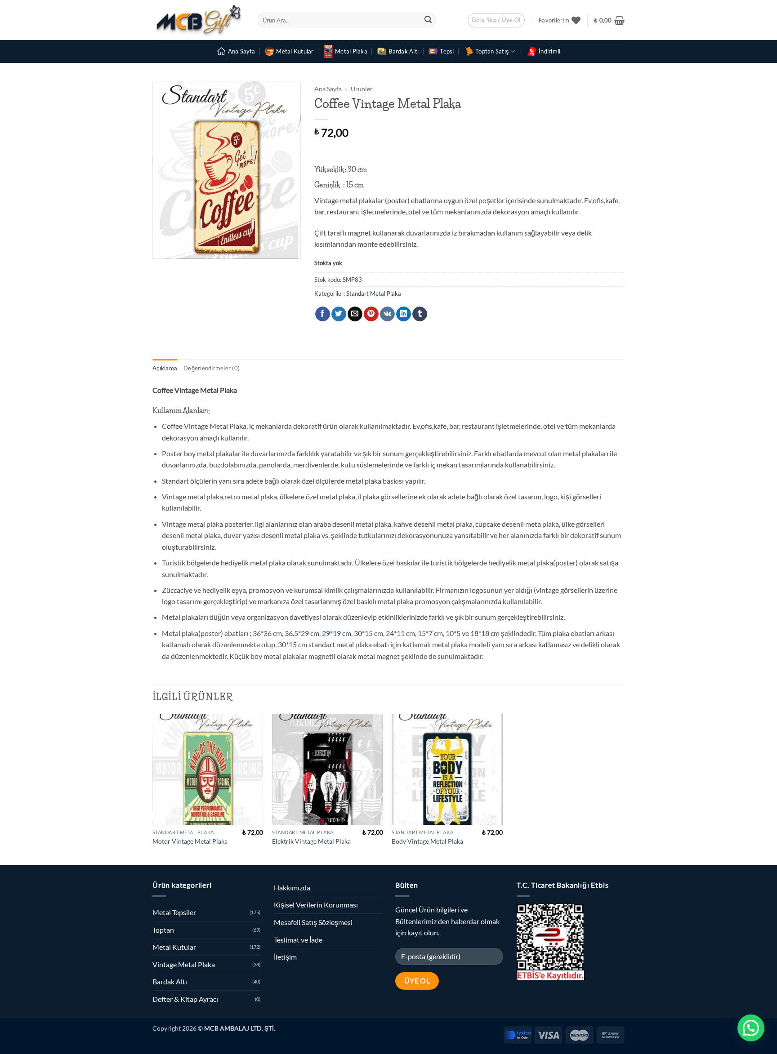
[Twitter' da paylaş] (338, 314)
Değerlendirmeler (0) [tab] (211, 368)
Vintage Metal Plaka (183, 964)
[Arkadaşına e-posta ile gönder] (355, 314)
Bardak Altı (403, 51)
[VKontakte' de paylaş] (387, 314)
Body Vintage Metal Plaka (427, 841)
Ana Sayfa (241, 51)
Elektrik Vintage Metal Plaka (311, 841)
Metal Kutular (294, 51)
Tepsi (447, 51)
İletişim (285, 956)
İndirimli (549, 51)
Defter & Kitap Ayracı (185, 999)
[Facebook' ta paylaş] (322, 314)
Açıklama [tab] (164, 368)
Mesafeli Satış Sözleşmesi (313, 922)
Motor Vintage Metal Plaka (190, 841)
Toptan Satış (492, 51)
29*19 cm (336, 633)
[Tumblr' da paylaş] (419, 314)
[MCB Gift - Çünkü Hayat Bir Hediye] (198, 20)
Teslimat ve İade (298, 939)
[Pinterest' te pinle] (371, 314)
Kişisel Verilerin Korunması (316, 904)
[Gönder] (428, 20)
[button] (496, 20)
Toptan (163, 929)
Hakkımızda (292, 887)
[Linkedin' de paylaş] (403, 314)
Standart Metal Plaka (373, 293)
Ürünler (362, 89)
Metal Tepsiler (174, 912)
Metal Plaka (351, 51)
